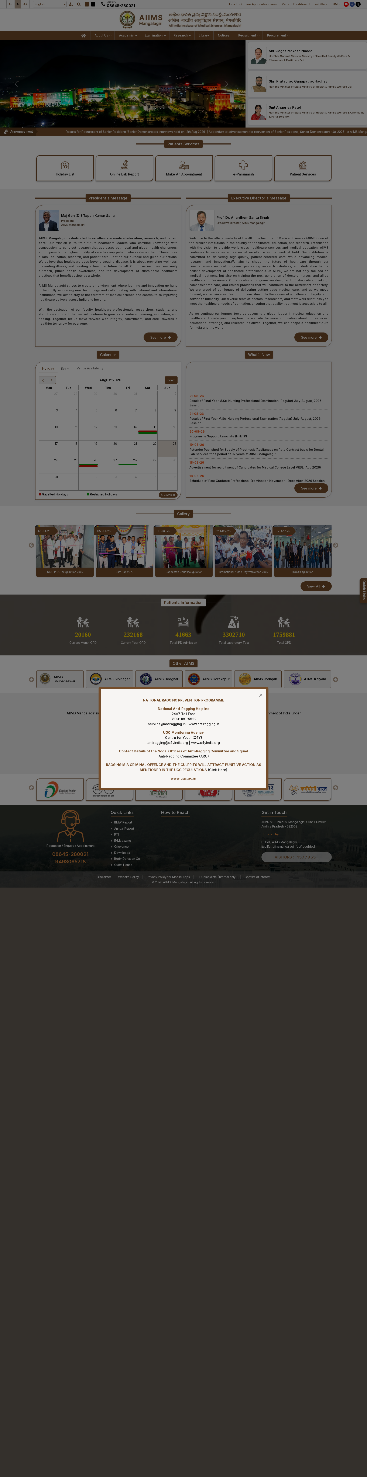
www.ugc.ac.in (183, 778)
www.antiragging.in (204, 724)
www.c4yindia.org (205, 743)
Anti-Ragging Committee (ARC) (183, 756)
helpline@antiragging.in (167, 724)
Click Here (217, 770)
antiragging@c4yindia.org (167, 743)
